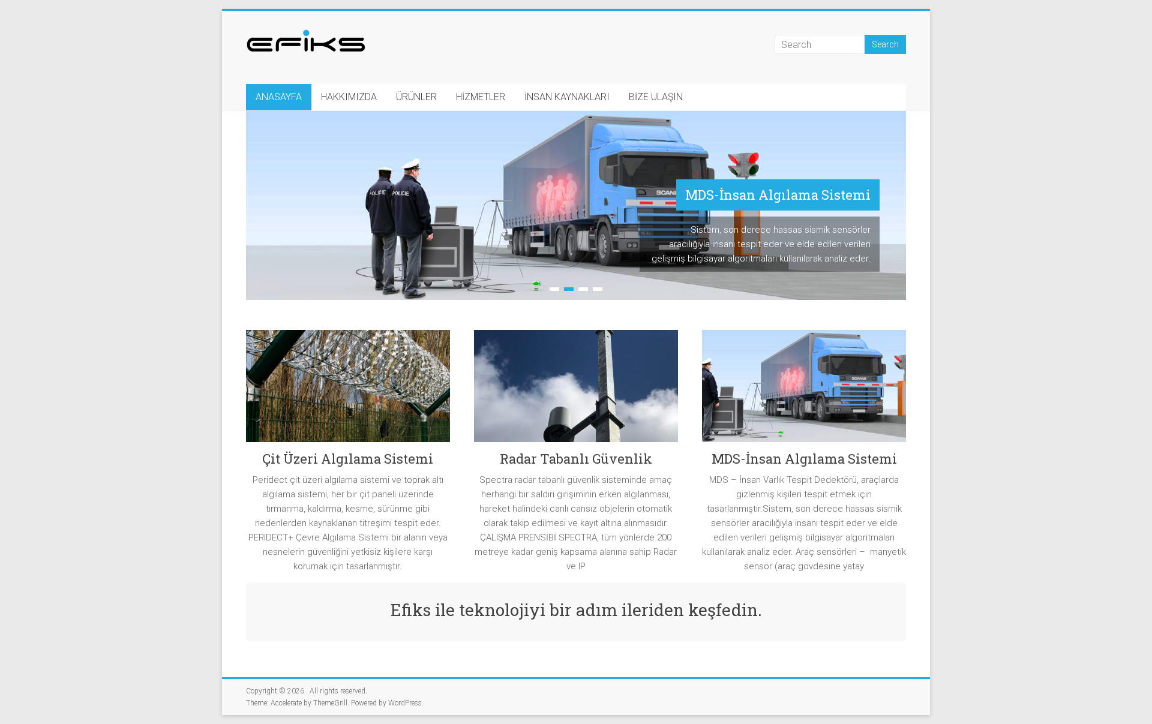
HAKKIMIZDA (349, 97)
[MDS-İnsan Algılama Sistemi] (804, 390)
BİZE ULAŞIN (656, 97)
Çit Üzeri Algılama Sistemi (347, 458)
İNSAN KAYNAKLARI (567, 97)
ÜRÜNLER (416, 97)
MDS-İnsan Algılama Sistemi (778, 194)
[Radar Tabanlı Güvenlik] (576, 390)
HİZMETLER (480, 97)
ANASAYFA (279, 97)
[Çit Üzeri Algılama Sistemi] (348, 390)
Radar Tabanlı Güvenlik (576, 458)
